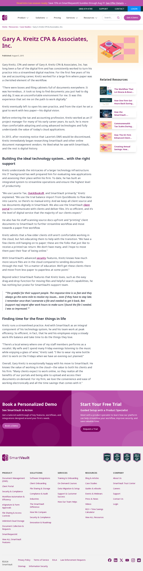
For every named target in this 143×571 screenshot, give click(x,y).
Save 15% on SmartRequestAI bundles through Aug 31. (72, 3)
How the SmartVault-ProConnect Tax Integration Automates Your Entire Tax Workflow (124, 113)
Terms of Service (41, 560)
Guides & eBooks (93, 488)
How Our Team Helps (67, 501)
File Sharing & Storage (40, 488)
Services (70, 17)
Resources (89, 17)
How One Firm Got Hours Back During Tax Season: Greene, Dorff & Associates (123, 102)
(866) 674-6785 (85, 8)
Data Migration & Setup (69, 488)
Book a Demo (11, 425)
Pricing (57, 17)
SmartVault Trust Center (124, 483)
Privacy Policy (24, 560)
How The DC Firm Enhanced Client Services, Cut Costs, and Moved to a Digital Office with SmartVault (124, 136)
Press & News (91, 498)
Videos (88, 504)
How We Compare (38, 512)
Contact (119, 8)
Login (134, 8)
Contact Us (118, 498)
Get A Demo (132, 17)
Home (4, 27)
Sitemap (22, 566)
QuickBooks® (36, 193)
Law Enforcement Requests (73, 560)
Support (103, 8)
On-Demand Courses (67, 483)
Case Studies (25, 27)
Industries (34, 498)
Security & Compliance (12, 491)
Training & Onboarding (68, 478)
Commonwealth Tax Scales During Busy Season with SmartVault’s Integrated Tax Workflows (123, 125)
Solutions (41, 17)
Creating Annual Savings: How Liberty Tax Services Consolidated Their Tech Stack (123, 148)
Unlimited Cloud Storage (13, 521)
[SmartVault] (4, 18)
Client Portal (8, 486)
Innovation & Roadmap (40, 522)
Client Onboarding (38, 483)
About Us (117, 478)
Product (22, 17)
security (41, 258)
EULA (54, 560)
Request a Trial (90, 429)
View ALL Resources (94, 517)
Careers (116, 488)
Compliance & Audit (39, 493)
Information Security (38, 566)
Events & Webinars (94, 493)
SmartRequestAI (10, 534)
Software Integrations (40, 478)
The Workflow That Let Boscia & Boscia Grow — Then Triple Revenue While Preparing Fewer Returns (124, 90)
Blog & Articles (92, 478)
